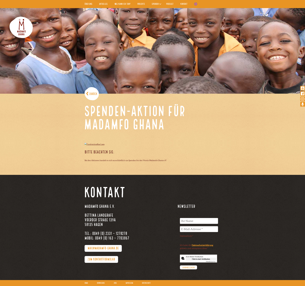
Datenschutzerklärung (202, 245)
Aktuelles (103, 4)
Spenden (155, 4)
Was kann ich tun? (122, 4)
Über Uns (88, 4)
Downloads (101, 283)
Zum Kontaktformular (101, 259)
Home (86, 283)
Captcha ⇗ (211, 261)
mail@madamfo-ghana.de (103, 248)
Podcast (169, 4)
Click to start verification (201, 259)
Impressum (129, 283)
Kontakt (183, 4)
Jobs (115, 283)
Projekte (141, 4)
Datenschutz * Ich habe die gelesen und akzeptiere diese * (196, 242)
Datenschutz (146, 283)
